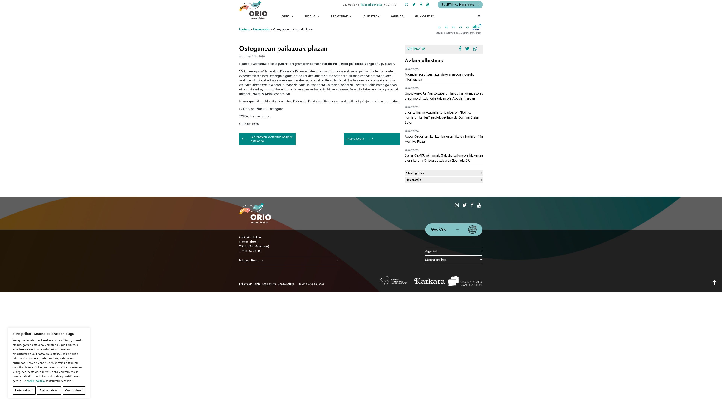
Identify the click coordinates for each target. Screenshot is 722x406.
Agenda (397, 16)
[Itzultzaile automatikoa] (477, 27)
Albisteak (371, 16)
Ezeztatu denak (49, 390)
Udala (310, 16)
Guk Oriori (424, 16)
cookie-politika (36, 381)
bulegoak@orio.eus (371, 5)
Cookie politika (286, 284)
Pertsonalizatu (24, 390)
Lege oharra (269, 284)
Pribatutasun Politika (250, 284)
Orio (285, 16)
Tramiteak (339, 16)
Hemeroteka (261, 29)
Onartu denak (74, 390)
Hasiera (244, 29)
